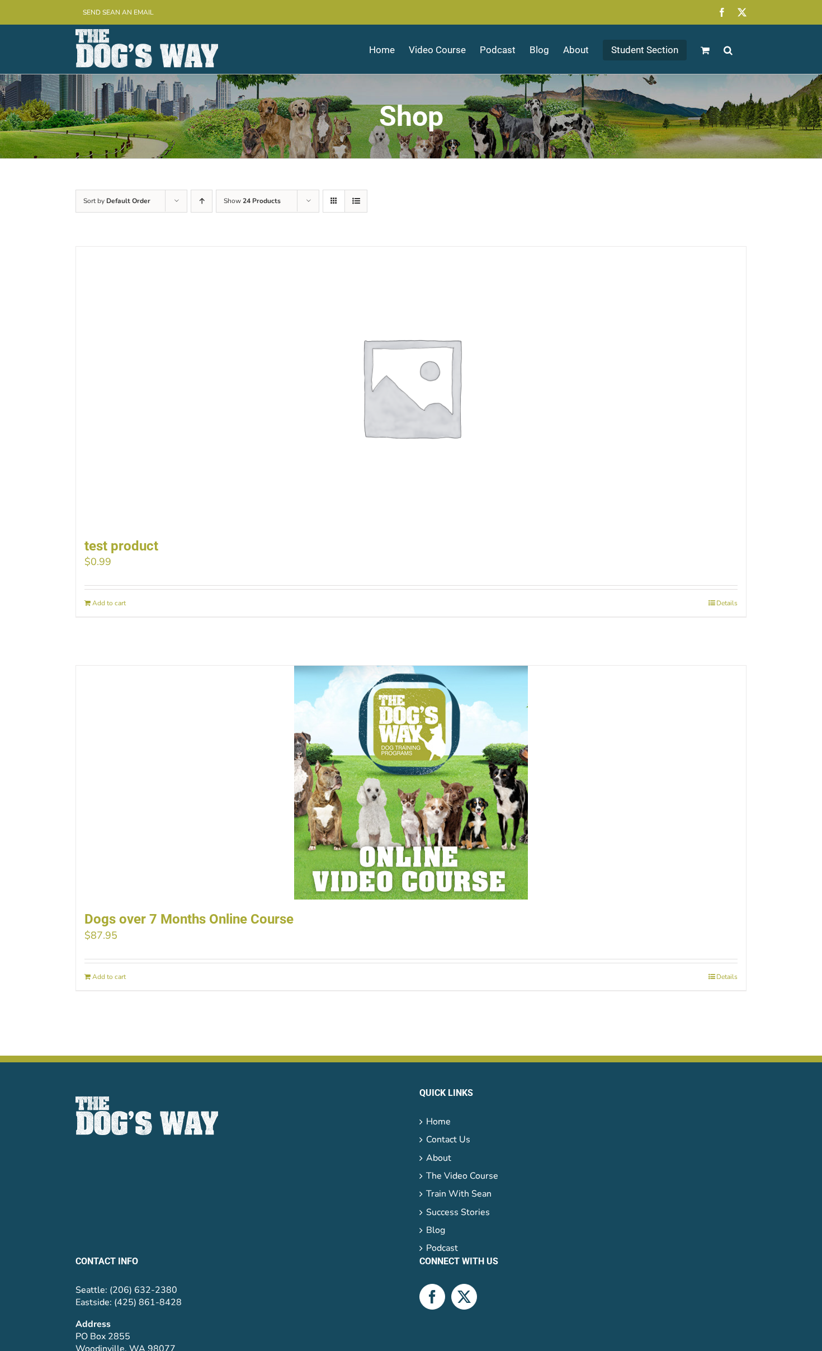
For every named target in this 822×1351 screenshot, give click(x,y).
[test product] (411, 386)
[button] (728, 49)
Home (438, 1121)
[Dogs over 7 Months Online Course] (411, 783)
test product (121, 546)
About (438, 1158)
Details (727, 603)
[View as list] (356, 201)
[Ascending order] (201, 201)
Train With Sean (459, 1194)
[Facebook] (432, 1297)
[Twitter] (464, 1297)
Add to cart (109, 603)
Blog (435, 1230)
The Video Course (462, 1176)
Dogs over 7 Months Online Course (189, 919)
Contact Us (448, 1139)
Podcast (442, 1248)
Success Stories (458, 1212)
